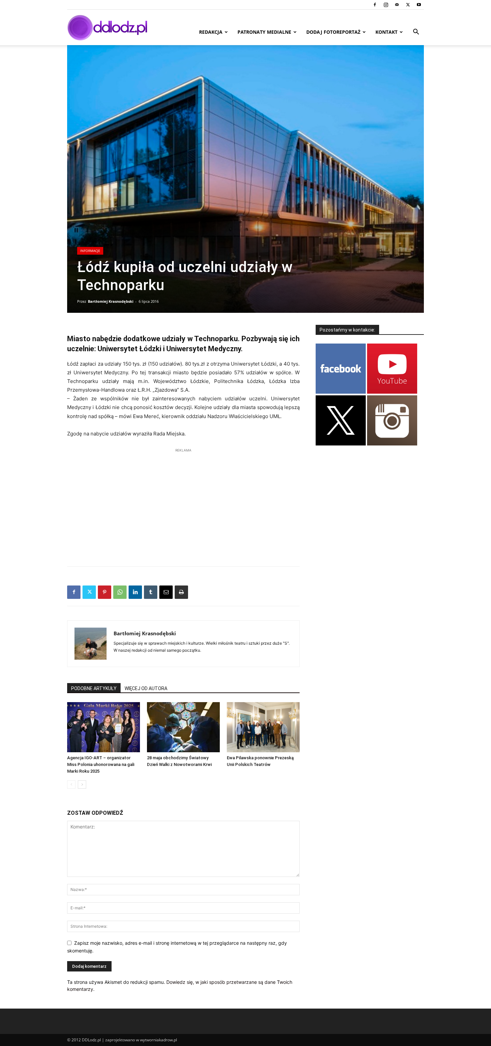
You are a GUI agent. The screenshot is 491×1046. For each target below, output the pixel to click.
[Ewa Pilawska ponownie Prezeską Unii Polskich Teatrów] (263, 727)
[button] (416, 32)
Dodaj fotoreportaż (333, 32)
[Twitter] (408, 4)
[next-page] (82, 784)
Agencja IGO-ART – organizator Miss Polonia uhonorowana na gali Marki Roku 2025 (100, 764)
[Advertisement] (183, 504)
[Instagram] (386, 4)
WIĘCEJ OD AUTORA (146, 688)
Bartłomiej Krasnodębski (110, 301)
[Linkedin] (135, 592)
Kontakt (386, 32)
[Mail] (397, 4)
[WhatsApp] (120, 592)
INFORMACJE (90, 250)
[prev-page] (71, 784)
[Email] (166, 592)
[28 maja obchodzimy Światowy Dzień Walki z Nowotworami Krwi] (183, 727)
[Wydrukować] (181, 592)
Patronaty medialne (264, 32)
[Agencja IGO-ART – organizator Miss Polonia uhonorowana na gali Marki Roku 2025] (103, 727)
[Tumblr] (150, 592)
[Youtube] (419, 4)
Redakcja (210, 32)
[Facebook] (375, 4)
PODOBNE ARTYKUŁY (94, 688)
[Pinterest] (104, 592)
